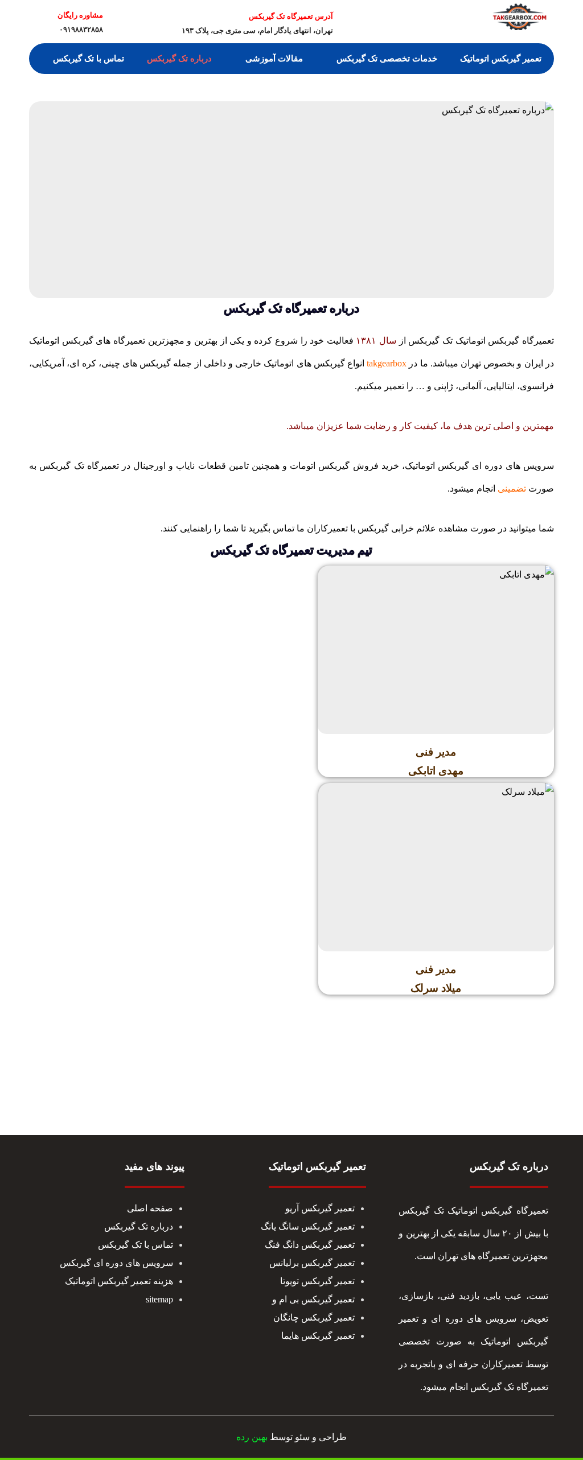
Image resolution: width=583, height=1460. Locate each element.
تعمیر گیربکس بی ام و (313, 1299)
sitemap (159, 1299)
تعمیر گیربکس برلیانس (312, 1263)
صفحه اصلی (150, 1208)
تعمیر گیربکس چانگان (314, 1317)
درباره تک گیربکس (138, 1226)
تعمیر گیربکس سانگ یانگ (308, 1226)
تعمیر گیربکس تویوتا (317, 1281)
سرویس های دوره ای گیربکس (116, 1263)
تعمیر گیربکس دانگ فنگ (310, 1244)
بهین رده (252, 1437)
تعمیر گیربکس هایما (318, 1336)
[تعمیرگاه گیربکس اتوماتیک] (520, 16)
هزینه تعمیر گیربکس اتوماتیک (119, 1281)
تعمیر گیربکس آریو (320, 1208)
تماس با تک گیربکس (135, 1244)
